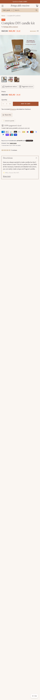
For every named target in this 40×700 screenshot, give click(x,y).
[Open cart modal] (37, 6)
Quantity (4, 100)
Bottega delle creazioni (10, 27)
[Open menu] (2, 6)
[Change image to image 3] (16, 79)
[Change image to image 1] (4, 79)
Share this (8, 115)
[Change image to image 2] (10, 79)
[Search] (36, 10)
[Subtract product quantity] (3, 104)
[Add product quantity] (10, 104)
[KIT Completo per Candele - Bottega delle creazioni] (20, 55)
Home (3, 16)
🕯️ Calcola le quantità (8, 120)
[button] (5, 150)
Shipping (13, 109)
